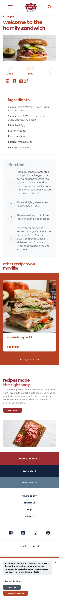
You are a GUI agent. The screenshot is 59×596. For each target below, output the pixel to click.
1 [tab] (26, 360)
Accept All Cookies (16, 593)
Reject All (12, 587)
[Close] (55, 562)
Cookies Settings (12, 581)
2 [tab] (28, 359)
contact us (29, 502)
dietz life (28, 470)
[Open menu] (10, 7)
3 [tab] (31, 359)
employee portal (29, 546)
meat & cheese (28, 458)
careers (29, 516)
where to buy (29, 495)
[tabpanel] (29, 315)
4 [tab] (33, 359)
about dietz (28, 482)
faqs (29, 509)
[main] (29, 576)
